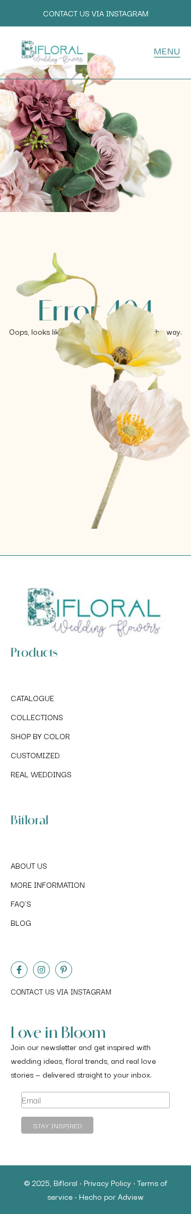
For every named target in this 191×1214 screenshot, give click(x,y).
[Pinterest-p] (63, 969)
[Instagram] (41, 969)
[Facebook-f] (19, 969)
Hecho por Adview (111, 1196)
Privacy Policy (107, 1182)
